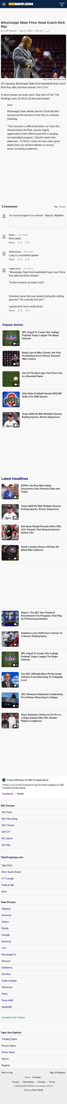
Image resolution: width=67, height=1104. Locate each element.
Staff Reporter (10, 31)
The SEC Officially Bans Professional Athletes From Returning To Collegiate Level (42, 676)
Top (55, 207)
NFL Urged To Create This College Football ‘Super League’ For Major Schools (40, 335)
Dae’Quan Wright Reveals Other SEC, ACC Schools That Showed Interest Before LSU (41, 529)
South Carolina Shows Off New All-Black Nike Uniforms (40, 548)
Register (6, 1065)
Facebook (7, 793)
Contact (41, 1082)
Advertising (28, 1082)
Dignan (12, 235)
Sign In (5, 1058)
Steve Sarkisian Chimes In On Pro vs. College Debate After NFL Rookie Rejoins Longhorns (41, 717)
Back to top (7, 1072)
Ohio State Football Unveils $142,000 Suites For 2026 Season (42, 395)
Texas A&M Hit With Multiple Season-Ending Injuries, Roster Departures (42, 415)
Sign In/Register (57, 1072)
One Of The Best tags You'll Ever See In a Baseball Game (42, 374)
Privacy (15, 1082)
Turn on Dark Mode (33, 1090)
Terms (52, 1082)
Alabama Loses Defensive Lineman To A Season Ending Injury (41, 634)
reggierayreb (14, 269)
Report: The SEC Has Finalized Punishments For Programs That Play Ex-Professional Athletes (41, 615)
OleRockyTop (15, 252)
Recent (62, 207)
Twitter (20, 793)
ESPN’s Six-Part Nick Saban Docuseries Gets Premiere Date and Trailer (40, 488)
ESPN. (45, 87)
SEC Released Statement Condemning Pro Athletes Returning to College (42, 696)
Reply (11, 242)
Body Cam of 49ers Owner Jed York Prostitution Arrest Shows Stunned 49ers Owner (41, 355)
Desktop (37, 1077)
